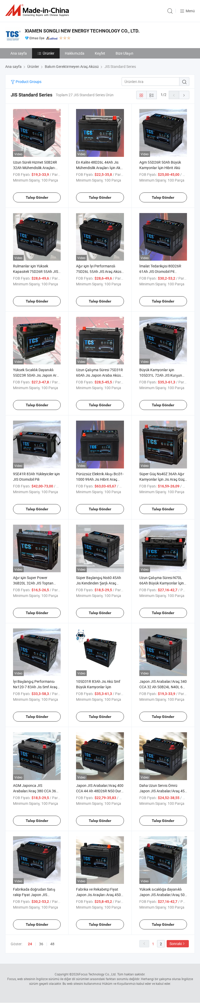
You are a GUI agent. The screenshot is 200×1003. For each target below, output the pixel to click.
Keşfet (100, 53)
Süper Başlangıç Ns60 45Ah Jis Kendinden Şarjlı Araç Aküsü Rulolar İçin (98, 583)
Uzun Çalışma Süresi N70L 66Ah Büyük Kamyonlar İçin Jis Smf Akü (161, 583)
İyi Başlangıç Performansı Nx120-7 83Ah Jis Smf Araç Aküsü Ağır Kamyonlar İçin (35, 687)
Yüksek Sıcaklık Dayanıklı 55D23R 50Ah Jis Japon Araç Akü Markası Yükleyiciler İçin (36, 375)
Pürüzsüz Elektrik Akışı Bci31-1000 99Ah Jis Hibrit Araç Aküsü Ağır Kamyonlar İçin (100, 479)
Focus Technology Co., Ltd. (97, 974)
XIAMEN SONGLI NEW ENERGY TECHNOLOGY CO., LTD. (82, 31)
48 (52, 943)
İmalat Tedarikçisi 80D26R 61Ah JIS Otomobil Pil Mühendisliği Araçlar (160, 271)
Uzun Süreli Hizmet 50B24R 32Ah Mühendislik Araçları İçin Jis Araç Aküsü (35, 168)
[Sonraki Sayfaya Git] (184, 95)
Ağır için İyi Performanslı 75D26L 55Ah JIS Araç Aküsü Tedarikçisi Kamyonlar (99, 271)
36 (41, 943)
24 (30, 944)
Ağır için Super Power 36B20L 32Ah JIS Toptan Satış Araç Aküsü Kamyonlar (36, 583)
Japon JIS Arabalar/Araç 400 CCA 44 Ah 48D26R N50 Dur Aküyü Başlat (99, 791)
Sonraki (176, 943)
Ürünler (48, 53)
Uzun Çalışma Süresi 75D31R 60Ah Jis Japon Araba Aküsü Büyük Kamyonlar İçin (99, 375)
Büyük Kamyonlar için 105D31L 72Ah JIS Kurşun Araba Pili (160, 375)
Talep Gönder (37, 197)
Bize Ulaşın (124, 53)
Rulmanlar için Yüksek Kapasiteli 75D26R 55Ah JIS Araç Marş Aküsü (35, 271)
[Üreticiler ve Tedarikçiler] (38, 10)
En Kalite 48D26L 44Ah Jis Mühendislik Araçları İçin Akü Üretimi (99, 168)
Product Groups (28, 81)
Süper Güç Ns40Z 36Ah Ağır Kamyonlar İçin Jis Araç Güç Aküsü (162, 479)
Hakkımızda (74, 53)
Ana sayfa (18, 53)
